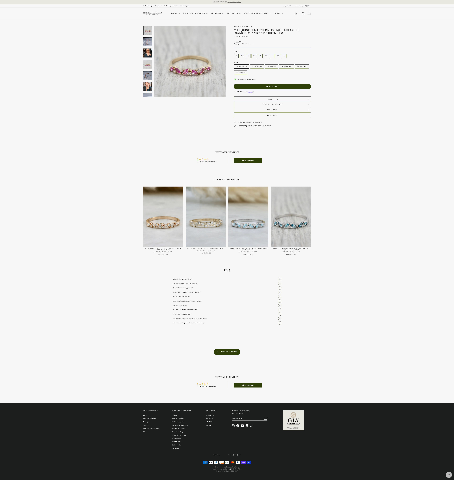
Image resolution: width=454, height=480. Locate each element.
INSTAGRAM (210, 415)
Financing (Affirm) (177, 418)
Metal (236, 62)
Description (272, 99)
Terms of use (176, 442)
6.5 (254, 56)
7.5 (266, 56)
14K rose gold (271, 66)
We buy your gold (177, 422)
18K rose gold (240, 72)
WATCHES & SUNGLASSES (256, 13)
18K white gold (302, 66)
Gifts (278, 13)
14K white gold (257, 66)
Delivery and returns (272, 104)
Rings (174, 13)
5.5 (242, 56)
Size (235, 52)
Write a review (248, 160)
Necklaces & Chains (194, 13)
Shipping (236, 44)
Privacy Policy (176, 438)
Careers (174, 415)
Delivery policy (177, 445)
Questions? (272, 115)
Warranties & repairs (178, 428)
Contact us (175, 448)
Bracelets (233, 13)
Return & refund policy (179, 435)
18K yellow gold (286, 66)
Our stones (158, 6)
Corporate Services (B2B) (180, 425)
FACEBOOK (209, 418)
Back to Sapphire (228, 352)
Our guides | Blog (177, 432)
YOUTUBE (209, 422)
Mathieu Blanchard (243, 27)
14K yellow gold (241, 66)
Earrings (216, 13)
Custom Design (148, 6)
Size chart (272, 110)
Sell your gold (184, 6)
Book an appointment (171, 6)
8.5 (278, 56)
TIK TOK (208, 425)
